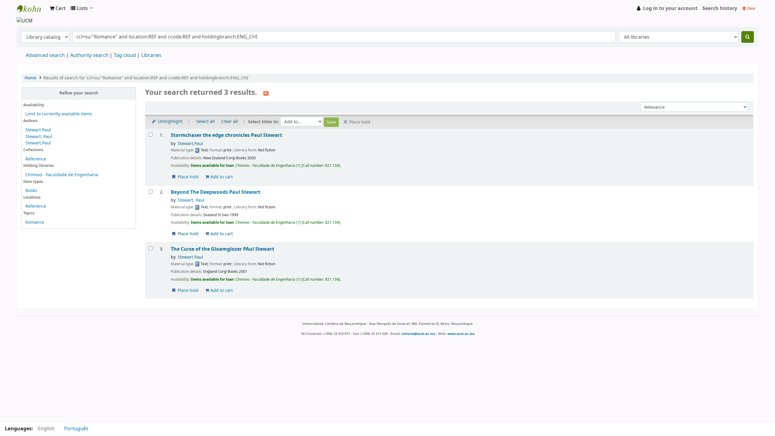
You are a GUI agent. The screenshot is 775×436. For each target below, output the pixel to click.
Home (30, 78)
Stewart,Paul (38, 143)
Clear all (229, 121)
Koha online (32, 8)
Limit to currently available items (58, 114)
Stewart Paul (38, 130)
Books (31, 190)
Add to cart (221, 177)
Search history (719, 8)
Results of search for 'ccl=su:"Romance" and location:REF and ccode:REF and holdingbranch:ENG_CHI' (146, 78)
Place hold (187, 177)
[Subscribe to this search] (266, 93)
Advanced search (45, 55)
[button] (57, 8)
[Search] (747, 37)
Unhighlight (170, 121)
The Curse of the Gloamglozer (222, 249)
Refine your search (78, 93)
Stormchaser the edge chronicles (226, 135)
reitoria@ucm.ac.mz (418, 333)
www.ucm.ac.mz (460, 333)
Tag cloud (125, 55)
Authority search (89, 55)
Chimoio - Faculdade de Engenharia (61, 175)
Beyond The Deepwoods (215, 192)
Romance (34, 222)
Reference (35, 159)
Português (76, 428)
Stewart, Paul (38, 137)
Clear (751, 8)
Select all (205, 121)
